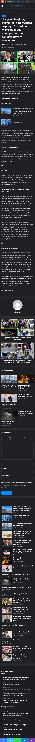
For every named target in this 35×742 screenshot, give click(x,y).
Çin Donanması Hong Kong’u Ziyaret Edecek (17, 1)
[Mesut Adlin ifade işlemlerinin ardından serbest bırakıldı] (7, 634)
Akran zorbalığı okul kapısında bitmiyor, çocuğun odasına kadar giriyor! (23, 542)
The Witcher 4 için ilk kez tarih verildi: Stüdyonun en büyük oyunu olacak (22, 551)
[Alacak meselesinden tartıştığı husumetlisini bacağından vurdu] (7, 610)
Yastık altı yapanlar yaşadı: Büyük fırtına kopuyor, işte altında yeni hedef (22, 533)
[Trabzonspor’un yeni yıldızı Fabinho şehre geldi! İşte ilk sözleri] (7, 618)
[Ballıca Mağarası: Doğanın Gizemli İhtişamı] (26, 379)
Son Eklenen (18, 501)
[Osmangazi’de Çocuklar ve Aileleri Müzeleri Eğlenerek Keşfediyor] (7, 601)
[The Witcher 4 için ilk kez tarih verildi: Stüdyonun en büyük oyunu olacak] (7, 551)
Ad (2, 462)
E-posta (4, 468)
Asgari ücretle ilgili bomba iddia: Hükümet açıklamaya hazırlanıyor (22, 657)
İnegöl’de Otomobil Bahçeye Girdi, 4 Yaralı (25, 412)
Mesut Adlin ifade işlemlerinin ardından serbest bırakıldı (22, 633)
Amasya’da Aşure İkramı (21, 120)
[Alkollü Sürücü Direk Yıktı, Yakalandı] (9, 415)
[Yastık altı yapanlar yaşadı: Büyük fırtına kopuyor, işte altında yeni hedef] (7, 534)
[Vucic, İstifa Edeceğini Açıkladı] (9, 398)
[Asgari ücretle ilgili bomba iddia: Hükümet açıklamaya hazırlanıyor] (7, 657)
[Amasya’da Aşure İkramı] (6, 122)
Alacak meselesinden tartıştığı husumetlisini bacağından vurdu (20, 609)
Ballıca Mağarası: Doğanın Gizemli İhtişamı (24, 386)
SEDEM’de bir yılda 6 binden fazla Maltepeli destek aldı (22, 648)
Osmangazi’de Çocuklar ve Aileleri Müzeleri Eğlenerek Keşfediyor (22, 601)
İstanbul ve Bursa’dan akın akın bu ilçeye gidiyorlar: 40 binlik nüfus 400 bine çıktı (23, 111)
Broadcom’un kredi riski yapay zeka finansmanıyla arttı (13, 626)
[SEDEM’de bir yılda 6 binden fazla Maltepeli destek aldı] (7, 649)
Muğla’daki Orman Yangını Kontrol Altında (25, 395)
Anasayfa (5, 12)
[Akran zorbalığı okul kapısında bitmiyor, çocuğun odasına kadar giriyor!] (7, 543)
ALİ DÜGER (7, 44)
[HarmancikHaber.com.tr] (17, 6)
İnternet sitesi (5, 475)
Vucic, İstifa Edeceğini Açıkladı (8, 405)
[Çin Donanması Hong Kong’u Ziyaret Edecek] (9, 379)
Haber (11, 12)
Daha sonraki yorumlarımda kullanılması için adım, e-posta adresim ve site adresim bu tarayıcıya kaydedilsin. (16, 485)
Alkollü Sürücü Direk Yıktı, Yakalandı (7, 422)
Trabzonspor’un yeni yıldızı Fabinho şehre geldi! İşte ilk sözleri (22, 618)
